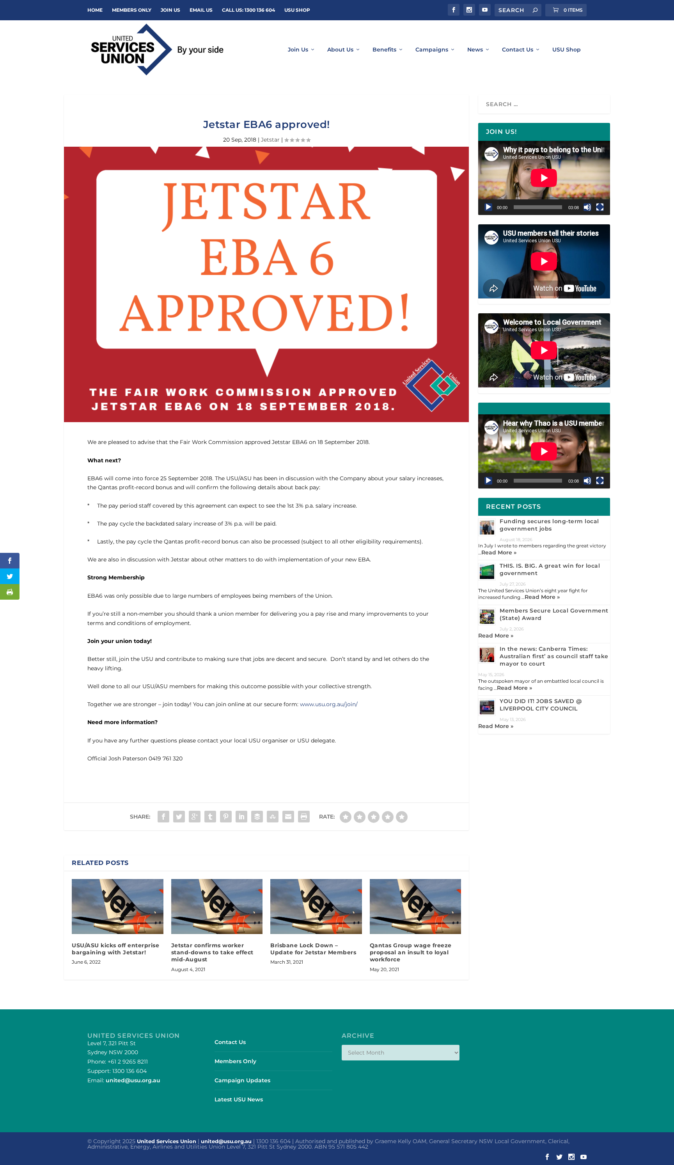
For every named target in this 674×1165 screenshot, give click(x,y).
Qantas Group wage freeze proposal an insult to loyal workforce (411, 952)
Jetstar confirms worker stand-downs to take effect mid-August (212, 952)
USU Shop (297, 10)
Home (95, 10)
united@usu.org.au (133, 1080)
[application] (544, 178)
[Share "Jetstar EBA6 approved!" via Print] (304, 816)
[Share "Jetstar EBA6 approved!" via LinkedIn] (241, 816)
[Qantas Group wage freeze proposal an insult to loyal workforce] (415, 906)
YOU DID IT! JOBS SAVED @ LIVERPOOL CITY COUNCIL (541, 705)
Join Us (298, 49)
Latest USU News (239, 1099)
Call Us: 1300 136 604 (248, 10)
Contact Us (517, 49)
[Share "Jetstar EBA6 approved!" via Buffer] (257, 816)
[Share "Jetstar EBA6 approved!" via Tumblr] (210, 816)
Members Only (131, 10)
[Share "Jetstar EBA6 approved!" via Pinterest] (226, 816)
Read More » (498, 552)
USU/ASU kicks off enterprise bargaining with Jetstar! (115, 949)
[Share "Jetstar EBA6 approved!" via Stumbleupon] (272, 816)
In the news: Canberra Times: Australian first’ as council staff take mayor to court (554, 656)
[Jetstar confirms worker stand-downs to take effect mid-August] (217, 906)
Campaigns (431, 49)
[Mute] (587, 207)
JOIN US (170, 10)
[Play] (488, 207)
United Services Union (166, 1141)
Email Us (201, 10)
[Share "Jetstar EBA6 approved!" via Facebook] (163, 816)
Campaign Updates (242, 1080)
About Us (340, 49)
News (475, 49)
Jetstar (270, 139)
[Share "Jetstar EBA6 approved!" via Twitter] (179, 816)
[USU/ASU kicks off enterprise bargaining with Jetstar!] (117, 906)
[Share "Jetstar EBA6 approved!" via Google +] (194, 816)
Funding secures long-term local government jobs (549, 525)
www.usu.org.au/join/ (329, 704)
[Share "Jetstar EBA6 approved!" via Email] (288, 816)
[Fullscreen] (600, 207)
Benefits (384, 49)
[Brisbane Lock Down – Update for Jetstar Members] (316, 906)
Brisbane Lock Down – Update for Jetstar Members (313, 949)
